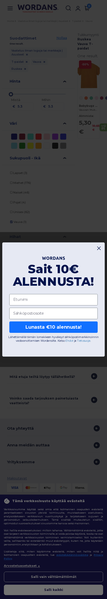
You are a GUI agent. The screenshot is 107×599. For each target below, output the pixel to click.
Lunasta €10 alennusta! (53, 327)
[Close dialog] (99, 248)
